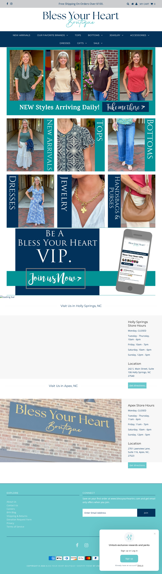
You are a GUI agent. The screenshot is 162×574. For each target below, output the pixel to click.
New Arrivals (21, 35)
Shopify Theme (84, 566)
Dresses (65, 43)
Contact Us (12, 505)
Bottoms (94, 35)
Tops (78, 35)
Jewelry (114, 35)
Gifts (80, 43)
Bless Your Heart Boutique (60, 566)
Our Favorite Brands (51, 35)
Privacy (10, 523)
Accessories (138, 35)
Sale (96, 43)
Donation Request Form (19, 519)
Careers (11, 508)
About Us (11, 501)
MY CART (147, 3)
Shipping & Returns (17, 516)
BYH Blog (11, 512)
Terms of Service (15, 526)
